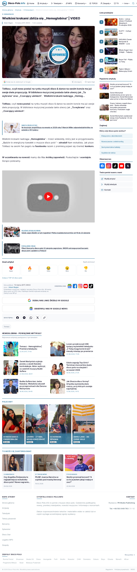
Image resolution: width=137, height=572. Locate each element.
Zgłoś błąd (91, 82)
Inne (126, 3)
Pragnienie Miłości (10, 563)
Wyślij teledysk (110, 184)
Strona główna (7, 10)
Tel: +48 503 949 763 (122, 508)
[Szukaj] (133, 3)
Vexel (21, 563)
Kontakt (107, 190)
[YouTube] (85, 286)
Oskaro (96, 559)
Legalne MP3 (7, 540)
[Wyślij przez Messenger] (24, 317)
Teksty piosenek (9, 519)
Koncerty (81, 3)
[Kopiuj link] (44, 317)
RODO (133, 569)
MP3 (70, 3)
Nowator (71, 559)
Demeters (87, 559)
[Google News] (69, 286)
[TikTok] (91, 286)
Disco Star (6, 534)
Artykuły (44, 3)
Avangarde (47, 559)
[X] (128, 166)
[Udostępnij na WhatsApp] (31, 317)
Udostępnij (78, 82)
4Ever (126, 559)
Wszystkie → (130, 555)
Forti (55, 559)
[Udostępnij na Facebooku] (17, 317)
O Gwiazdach (29, 10)
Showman (20, 559)
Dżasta (110, 559)
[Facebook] (75, 286)
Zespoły (107, 3)
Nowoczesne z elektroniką (112, 141)
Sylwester (6, 529)
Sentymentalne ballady (110, 147)
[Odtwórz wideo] (48, 196)
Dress (38, 559)
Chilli (79, 559)
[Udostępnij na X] (37, 317)
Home (31, 3)
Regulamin (109, 569)
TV (117, 3)
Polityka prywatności (122, 569)
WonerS (118, 559)
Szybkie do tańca (108, 153)
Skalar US (30, 559)
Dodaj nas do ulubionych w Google (18, 82)
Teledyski (58, 3)
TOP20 (94, 3)
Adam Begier (8, 23)
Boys (103, 559)
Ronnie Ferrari (8, 559)
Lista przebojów (106, 13)
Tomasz (6, 327)
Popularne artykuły (108, 79)
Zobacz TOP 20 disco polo (12, 278)
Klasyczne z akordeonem (111, 136)
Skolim (62, 559)
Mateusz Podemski (33, 563)
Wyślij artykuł (109, 179)
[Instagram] (80, 286)
